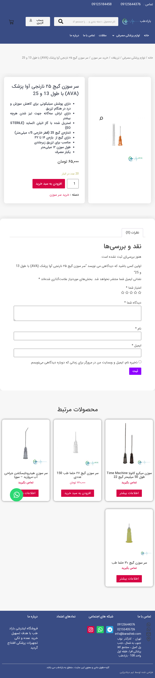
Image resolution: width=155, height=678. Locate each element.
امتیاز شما (133, 287)
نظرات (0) (132, 232)
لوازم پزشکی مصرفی (133, 58)
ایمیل (136, 345)
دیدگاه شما (132, 302)
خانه (150, 58)
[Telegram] (109, 629)
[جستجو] (60, 21)
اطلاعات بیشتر (129, 493)
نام (138, 328)
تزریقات (115, 58)
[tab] (132, 232)
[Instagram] (90, 629)
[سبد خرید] (11, 22)
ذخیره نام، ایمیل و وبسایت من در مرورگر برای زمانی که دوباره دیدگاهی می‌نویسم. (84, 362)
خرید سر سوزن (99, 58)
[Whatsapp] (100, 629)
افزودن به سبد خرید (49, 183)
